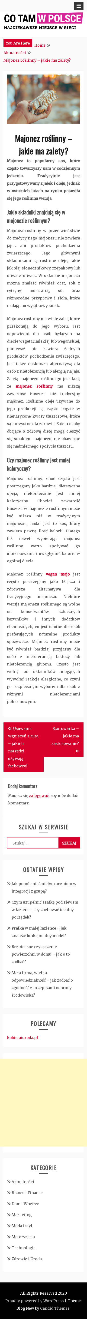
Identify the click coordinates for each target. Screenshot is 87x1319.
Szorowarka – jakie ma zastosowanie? (65, 736)
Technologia (23, 1247)
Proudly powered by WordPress (34, 1300)
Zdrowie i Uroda (27, 1258)
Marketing (22, 1214)
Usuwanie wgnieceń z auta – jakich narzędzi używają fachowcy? (23, 747)
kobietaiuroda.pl (22, 1037)
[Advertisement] (43, 1103)
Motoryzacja (23, 1236)
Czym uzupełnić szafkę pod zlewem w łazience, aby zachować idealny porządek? (45, 909)
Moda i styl (22, 1225)
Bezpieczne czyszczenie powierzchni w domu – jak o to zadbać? (41, 954)
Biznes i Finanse (27, 1192)
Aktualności (23, 1181)
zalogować (39, 795)
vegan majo (58, 574)
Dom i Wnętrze (25, 1203)
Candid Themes (55, 1308)
